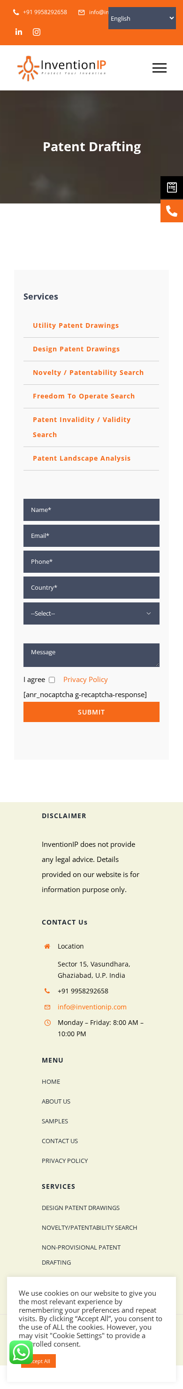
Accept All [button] (38, 1361)
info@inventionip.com (92, 1006)
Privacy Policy (85, 679)
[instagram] (36, 32)
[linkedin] (18, 32)
